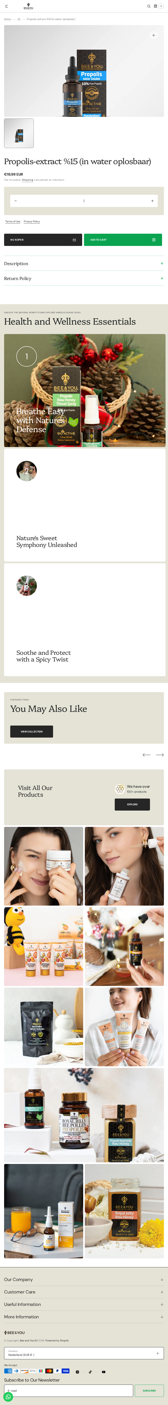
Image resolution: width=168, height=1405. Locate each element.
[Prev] (147, 755)
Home (7, 19)
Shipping (27, 179)
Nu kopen (17, 239)
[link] (85, 505)
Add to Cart (98, 239)
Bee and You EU (29, 1340)
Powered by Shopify (57, 1340)
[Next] (160, 755)
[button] (6, 6)
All (18, 19)
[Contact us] (8, 1397)
